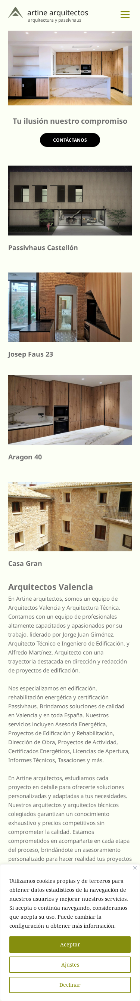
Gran (34, 563)
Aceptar (70, 944)
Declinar (70, 984)
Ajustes (70, 964)
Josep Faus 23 (30, 353)
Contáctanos (70, 140)
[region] (70, 68)
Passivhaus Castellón (43, 247)
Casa (17, 563)
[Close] (135, 867)
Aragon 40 (25, 456)
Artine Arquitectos (57, 12)
